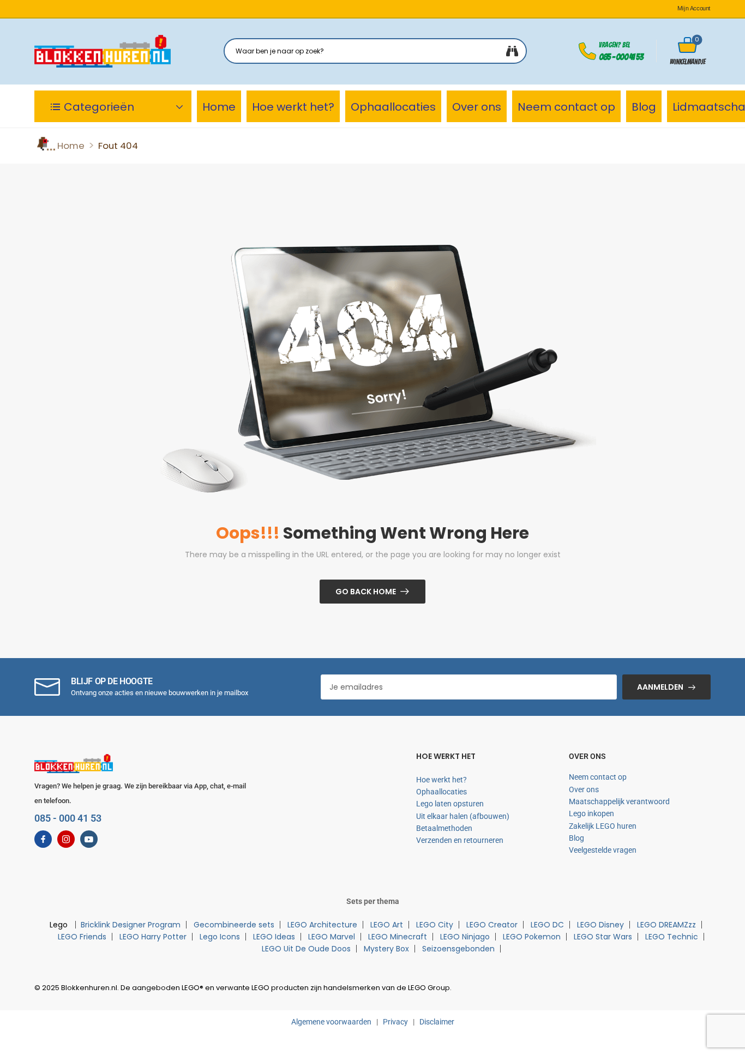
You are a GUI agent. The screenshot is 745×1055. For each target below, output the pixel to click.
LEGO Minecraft (397, 936)
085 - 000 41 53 (621, 57)
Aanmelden (660, 687)
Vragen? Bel (614, 45)
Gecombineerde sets (234, 924)
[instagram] (66, 839)
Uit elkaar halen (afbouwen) (462, 816)
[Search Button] (512, 51)
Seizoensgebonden (458, 948)
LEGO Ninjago (465, 936)
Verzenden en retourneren (459, 840)
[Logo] (102, 51)
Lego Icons (220, 936)
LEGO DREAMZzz (666, 924)
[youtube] (89, 839)
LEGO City (434, 924)
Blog (644, 106)
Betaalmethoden (444, 828)
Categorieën (99, 106)
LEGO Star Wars (603, 936)
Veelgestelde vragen (602, 850)
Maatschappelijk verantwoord (619, 801)
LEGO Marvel (331, 936)
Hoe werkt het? (293, 106)
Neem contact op (566, 106)
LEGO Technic (671, 936)
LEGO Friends (82, 936)
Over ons (476, 106)
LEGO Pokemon (532, 936)
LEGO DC (547, 924)
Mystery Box (386, 948)
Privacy (395, 1021)
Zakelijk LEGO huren (602, 826)
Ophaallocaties (393, 106)
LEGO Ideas (274, 936)
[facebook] (43, 839)
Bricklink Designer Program (131, 924)
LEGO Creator (492, 924)
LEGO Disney (600, 924)
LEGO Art (386, 924)
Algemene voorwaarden (331, 1021)
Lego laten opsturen (450, 803)
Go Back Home (365, 591)
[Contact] (589, 51)
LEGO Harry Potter (153, 936)
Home (219, 106)
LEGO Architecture (322, 924)
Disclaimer (436, 1021)
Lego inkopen (591, 813)
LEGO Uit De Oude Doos (306, 948)
